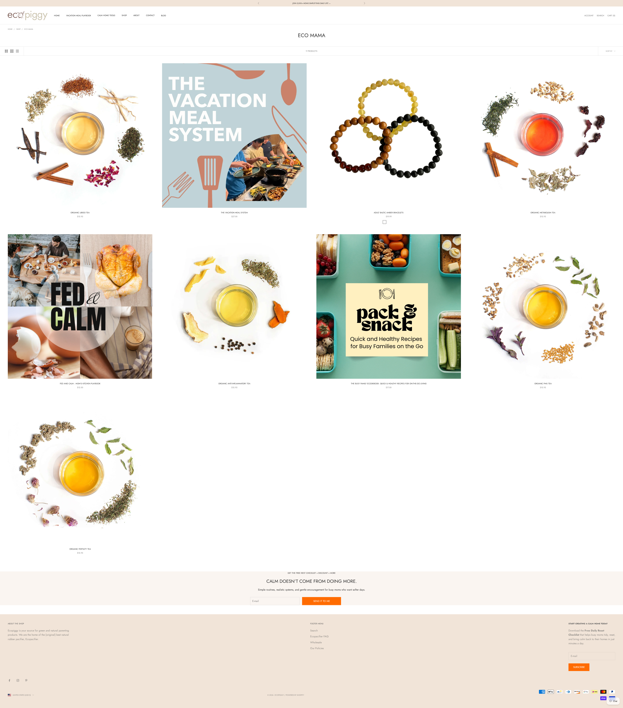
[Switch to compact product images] (17, 51)
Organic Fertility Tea (80, 549)
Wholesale (316, 642)
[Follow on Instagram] (17, 680)
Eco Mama (28, 29)
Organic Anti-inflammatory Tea (234, 383)
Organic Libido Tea (80, 212)
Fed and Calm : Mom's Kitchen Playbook (80, 383)
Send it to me (321, 601)
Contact (150, 15)
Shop (124, 15)
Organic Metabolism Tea (543, 212)
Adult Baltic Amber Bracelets (388, 212)
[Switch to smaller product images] (11, 51)
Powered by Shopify (295, 695)
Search (314, 630)
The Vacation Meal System (234, 212)
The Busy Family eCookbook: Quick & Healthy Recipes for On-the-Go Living (389, 383)
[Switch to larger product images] (6, 51)
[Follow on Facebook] (9, 680)
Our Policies (317, 648)
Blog (163, 15)
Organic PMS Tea (543, 383)
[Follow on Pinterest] (26, 680)
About (136, 15)
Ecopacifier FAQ (319, 636)
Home (57, 15)
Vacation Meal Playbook (78, 15)
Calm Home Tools (106, 15)
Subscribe (579, 667)
